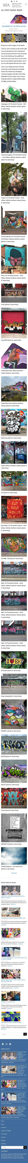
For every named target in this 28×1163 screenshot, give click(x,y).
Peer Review (4, 1134)
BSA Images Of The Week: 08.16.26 (8, 1001)
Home (2, 1121)
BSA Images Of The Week (16, 30)
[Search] (25, 1034)
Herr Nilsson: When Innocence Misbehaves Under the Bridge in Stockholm (22, 1054)
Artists (8, 30)
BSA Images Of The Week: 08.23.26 (8, 938)
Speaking (3, 1143)
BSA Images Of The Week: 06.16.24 (14, 26)
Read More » (13, 904)
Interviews (3, 1127)
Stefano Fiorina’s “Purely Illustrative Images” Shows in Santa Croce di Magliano (22, 1109)
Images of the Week (6, 1130)
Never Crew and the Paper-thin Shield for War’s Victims (13, 918)
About (2, 1124)
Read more (14, 873)
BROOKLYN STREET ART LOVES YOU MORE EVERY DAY (17, 5)
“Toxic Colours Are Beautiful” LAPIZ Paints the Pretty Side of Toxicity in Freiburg (22, 1096)
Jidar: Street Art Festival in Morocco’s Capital (11, 1022)
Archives (3, 1140)
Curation (3, 1137)
